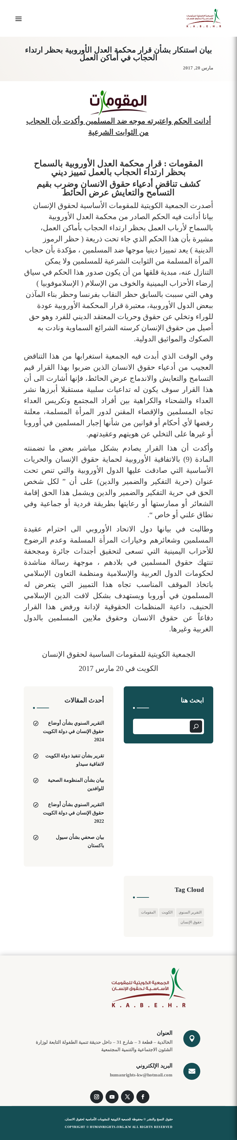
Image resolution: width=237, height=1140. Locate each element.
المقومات (148, 912)
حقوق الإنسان (191, 922)
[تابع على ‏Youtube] (112, 1096)
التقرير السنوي (190, 912)
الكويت (167, 912)
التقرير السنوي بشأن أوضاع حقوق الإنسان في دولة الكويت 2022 (73, 813)
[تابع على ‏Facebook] (142, 1096)
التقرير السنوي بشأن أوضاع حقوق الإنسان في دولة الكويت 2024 (73, 731)
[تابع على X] (127, 1096)
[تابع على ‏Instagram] (96, 1096)
